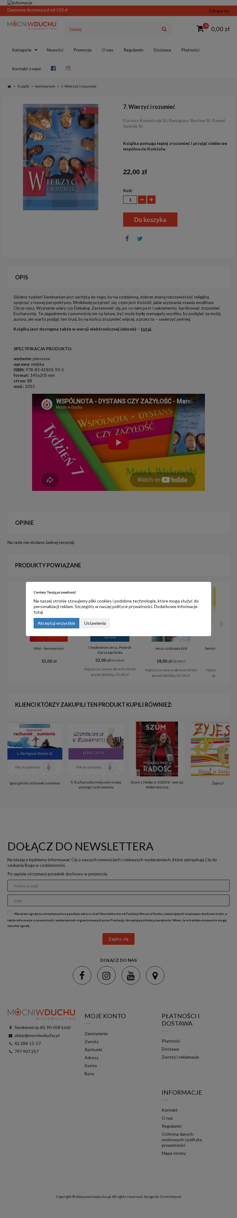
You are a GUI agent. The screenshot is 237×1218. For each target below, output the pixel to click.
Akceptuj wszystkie (56, 623)
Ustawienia (95, 623)
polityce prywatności (132, 606)
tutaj (38, 612)
